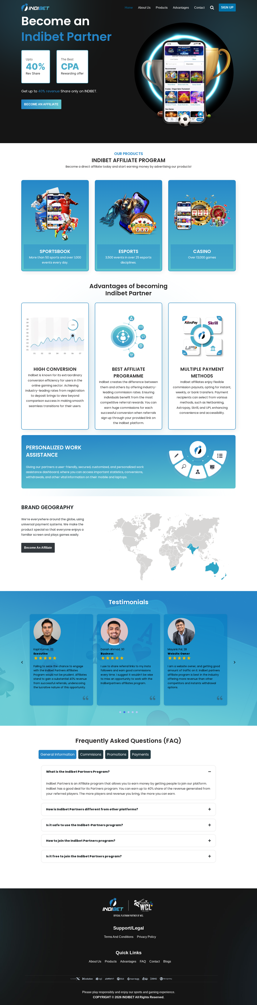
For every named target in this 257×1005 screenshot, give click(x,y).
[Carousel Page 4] (133, 712)
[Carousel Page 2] (124, 712)
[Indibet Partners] (36, 7)
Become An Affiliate (38, 547)
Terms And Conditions (118, 936)
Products (162, 7)
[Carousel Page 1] (120, 712)
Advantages (181, 7)
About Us (144, 7)
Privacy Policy (146, 936)
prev (22, 662)
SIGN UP (227, 7)
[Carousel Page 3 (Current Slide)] (128, 712)
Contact (199, 7)
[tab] (57, 754)
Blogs (167, 961)
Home (129, 7)
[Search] (212, 7)
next (234, 662)
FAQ (143, 961)
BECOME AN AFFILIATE (41, 104)
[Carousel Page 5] (137, 712)
